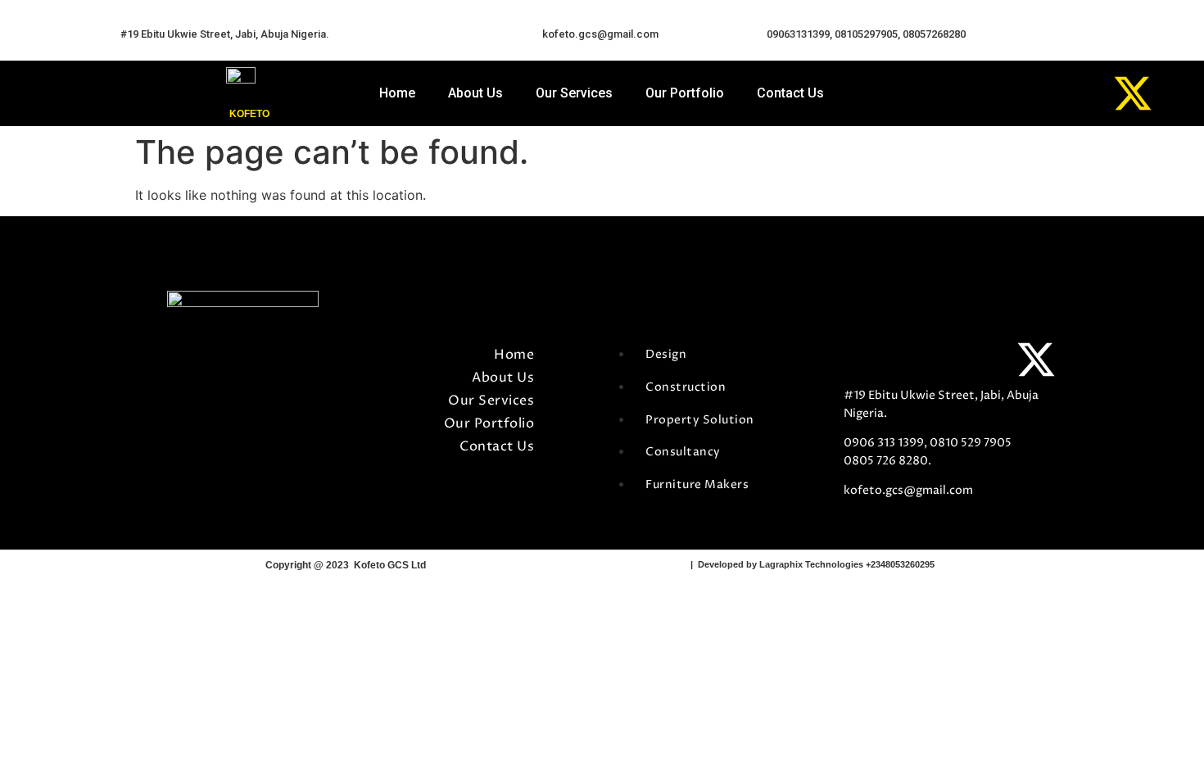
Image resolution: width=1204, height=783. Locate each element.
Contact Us (790, 93)
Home (397, 93)
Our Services (574, 93)
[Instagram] (1072, 93)
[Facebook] (953, 93)
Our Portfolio (684, 93)
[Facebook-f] (864, 359)
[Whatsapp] (1013, 93)
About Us (475, 93)
